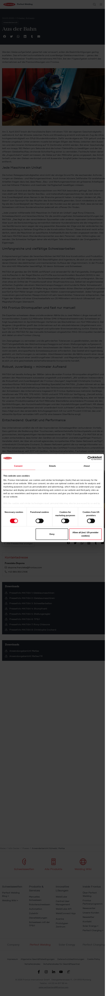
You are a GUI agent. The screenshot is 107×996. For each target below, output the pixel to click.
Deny (51, 534)
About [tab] (87, 466)
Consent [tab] (18, 466)
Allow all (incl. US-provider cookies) (85, 534)
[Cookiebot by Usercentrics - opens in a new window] (89, 458)
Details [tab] (52, 466)
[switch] (39, 521)
